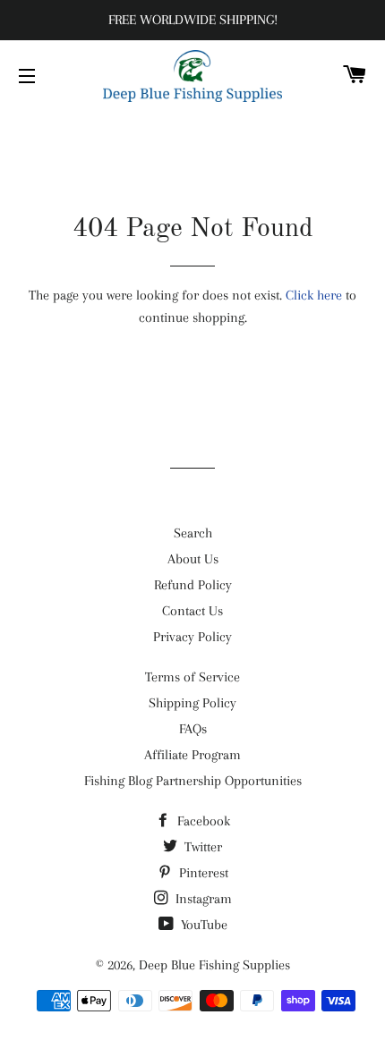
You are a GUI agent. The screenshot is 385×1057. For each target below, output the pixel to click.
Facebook (202, 821)
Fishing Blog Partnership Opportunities (193, 781)
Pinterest (201, 873)
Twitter (201, 847)
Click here (314, 295)
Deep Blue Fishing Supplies (214, 965)
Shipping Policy (192, 703)
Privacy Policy (192, 637)
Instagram (202, 899)
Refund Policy (193, 585)
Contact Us (192, 611)
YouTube (202, 925)
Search (193, 533)
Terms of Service (192, 677)
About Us (192, 559)
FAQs (193, 729)
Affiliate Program (192, 755)
